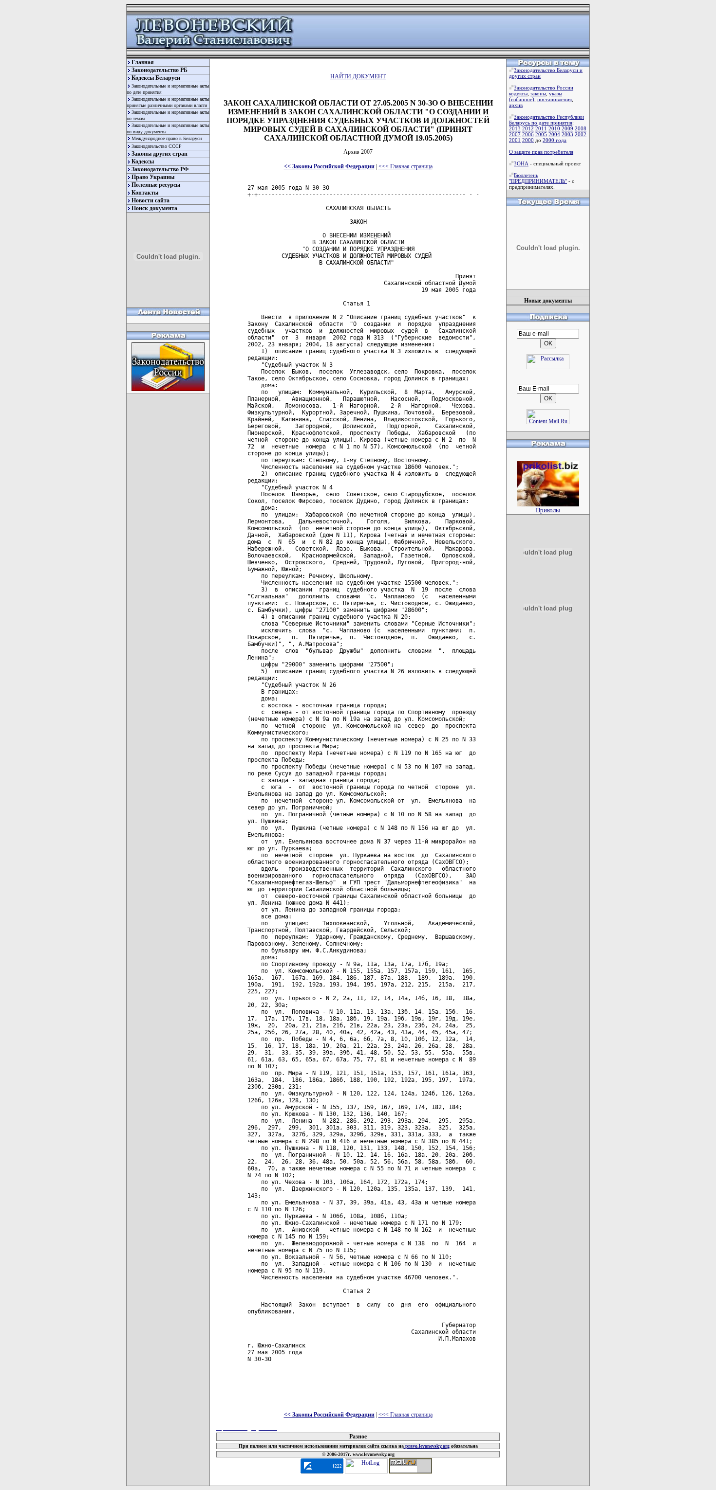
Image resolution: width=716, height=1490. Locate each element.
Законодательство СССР (157, 146)
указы (555, 93)
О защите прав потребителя (541, 152)
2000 (528, 140)
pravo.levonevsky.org (427, 1446)
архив (516, 105)
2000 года (554, 140)
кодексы (518, 93)
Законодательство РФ (160, 169)
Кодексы (143, 161)
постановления (554, 99)
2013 (515, 128)
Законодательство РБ (160, 70)
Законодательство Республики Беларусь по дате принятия (546, 120)
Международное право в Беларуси (167, 138)
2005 (541, 134)
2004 (554, 134)
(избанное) (521, 99)
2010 (554, 128)
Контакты (145, 192)
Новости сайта (151, 200)
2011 (541, 128)
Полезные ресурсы (156, 184)
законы (538, 93)
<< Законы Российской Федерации (329, 166)
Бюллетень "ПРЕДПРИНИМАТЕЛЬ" (538, 178)
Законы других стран (160, 153)
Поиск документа (154, 208)
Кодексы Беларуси (156, 77)
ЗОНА (521, 163)
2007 (515, 134)
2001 (515, 140)
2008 (580, 128)
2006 (528, 134)
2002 (580, 134)
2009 (567, 128)
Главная (143, 62)
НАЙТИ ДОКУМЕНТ (358, 76)
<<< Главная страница (405, 166)
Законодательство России (543, 87)
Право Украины (153, 177)
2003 (567, 134)
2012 (528, 128)
